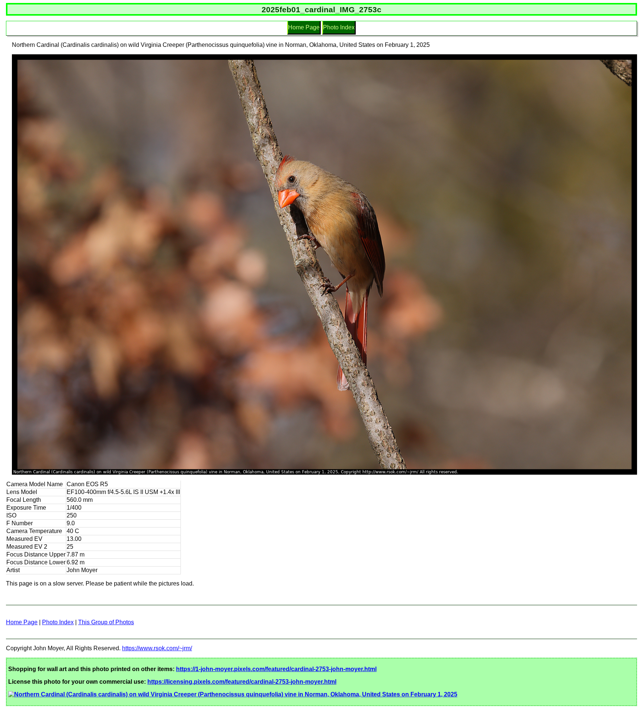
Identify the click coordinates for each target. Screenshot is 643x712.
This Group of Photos (106, 622)
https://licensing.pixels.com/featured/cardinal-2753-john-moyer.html (241, 682)
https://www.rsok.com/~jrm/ (157, 648)
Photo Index (339, 27)
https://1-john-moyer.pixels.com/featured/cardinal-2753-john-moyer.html (276, 669)
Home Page (304, 27)
